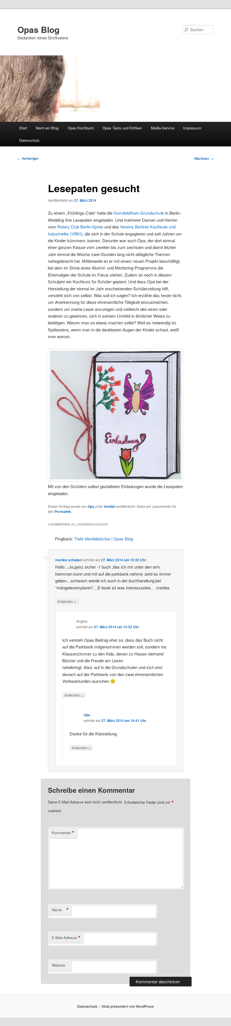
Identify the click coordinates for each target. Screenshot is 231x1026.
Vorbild (109, 506)
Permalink (63, 511)
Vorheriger (28, 158)
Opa (91, 506)
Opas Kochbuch (81, 128)
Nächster (204, 158)
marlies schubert (69, 559)
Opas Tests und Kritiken (122, 128)
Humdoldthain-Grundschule (139, 213)
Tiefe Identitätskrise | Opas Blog (103, 539)
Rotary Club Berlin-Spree (80, 227)
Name (60, 909)
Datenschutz (29, 140)
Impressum (192, 128)
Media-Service (162, 128)
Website (58, 965)
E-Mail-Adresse (66, 937)
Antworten (66, 601)
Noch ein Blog (47, 128)
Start (23, 128)
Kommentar (63, 832)
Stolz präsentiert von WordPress (128, 1006)
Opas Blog (38, 29)
